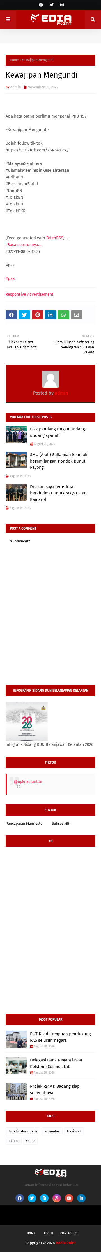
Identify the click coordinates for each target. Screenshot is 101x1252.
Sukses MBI (61, 823)
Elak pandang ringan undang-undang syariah (58, 432)
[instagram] (61, 5)
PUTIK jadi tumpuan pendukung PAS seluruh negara (60, 1037)
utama (14, 1141)
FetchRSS (54, 237)
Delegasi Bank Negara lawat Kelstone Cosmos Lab (56, 1063)
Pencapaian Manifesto (24, 823)
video (30, 1141)
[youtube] (69, 1198)
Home (14, 60)
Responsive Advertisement (29, 294)
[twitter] (51, 5)
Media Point (66, 1243)
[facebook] (41, 5)
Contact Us (68, 1233)
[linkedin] (81, 1198)
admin (15, 87)
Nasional (74, 1131)
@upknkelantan (28, 781)
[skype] (44, 1198)
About (48, 1233)
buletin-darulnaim (23, 1131)
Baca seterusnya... (24, 244)
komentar (52, 1131)
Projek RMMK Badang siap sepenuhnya (55, 1089)
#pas (10, 278)
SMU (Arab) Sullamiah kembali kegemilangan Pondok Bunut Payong (58, 461)
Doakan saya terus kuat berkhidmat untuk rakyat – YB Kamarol (58, 493)
